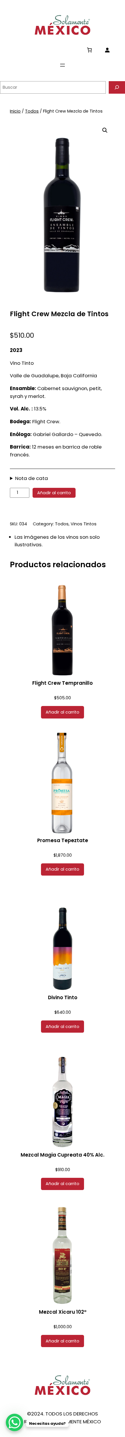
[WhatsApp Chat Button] (14, 1422)
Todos (32, 111)
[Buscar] (117, 87)
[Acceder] (107, 50)
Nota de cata (31, 478)
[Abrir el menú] (62, 65)
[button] (105, 130)
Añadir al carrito (54, 493)
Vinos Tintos (84, 524)
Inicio (15, 111)
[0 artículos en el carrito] (89, 50)
